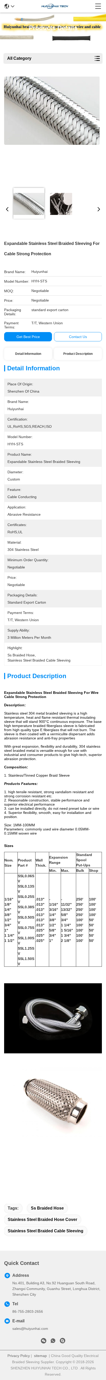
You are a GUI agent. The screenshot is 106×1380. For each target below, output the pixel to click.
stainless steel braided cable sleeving (45, 1231)
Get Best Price (28, 337)
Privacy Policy (18, 1356)
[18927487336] (62, 1342)
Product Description (78, 354)
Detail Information (28, 354)
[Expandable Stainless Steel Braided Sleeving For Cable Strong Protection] (52, 130)
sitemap (40, 1356)
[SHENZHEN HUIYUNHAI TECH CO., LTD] (55, 6)
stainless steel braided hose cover (42, 1219)
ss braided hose (47, 1208)
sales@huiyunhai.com (30, 1328)
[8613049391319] (53, 1342)
